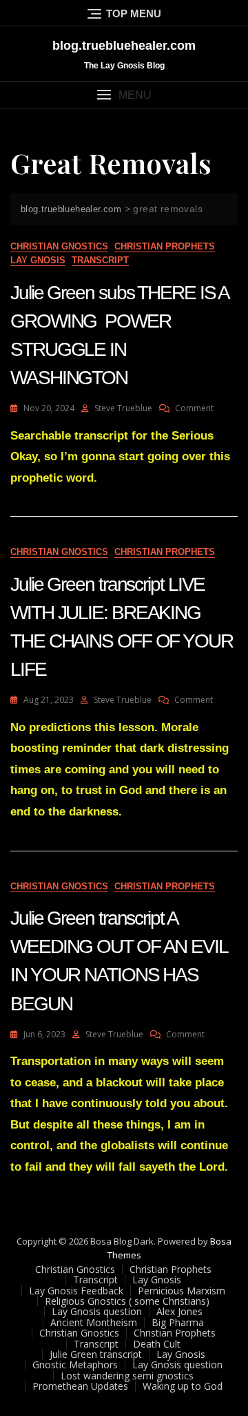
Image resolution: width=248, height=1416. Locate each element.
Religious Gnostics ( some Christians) (127, 1301)
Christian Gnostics (59, 246)
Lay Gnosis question (97, 1311)
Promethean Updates (80, 1386)
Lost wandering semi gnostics (127, 1375)
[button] (124, 95)
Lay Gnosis (37, 260)
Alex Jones (179, 1311)
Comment (194, 408)
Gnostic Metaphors (75, 1364)
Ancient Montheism (93, 1322)
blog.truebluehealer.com (124, 46)
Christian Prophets (164, 246)
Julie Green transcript (96, 1354)
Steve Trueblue (123, 408)
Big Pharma (178, 1322)
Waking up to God (183, 1386)
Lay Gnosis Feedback (76, 1290)
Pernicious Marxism (181, 1290)
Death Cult (156, 1343)
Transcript (100, 260)
